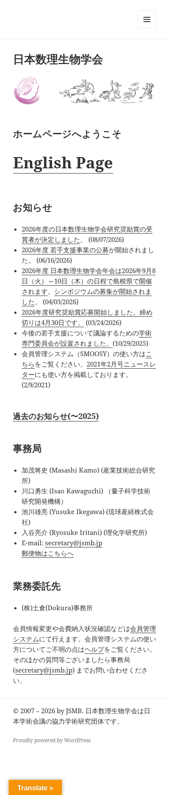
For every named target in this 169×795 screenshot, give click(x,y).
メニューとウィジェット (147, 28)
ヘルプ (94, 649)
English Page (63, 162)
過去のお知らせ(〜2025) (56, 416)
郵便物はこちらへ (48, 553)
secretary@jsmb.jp (73, 542)
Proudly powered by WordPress (52, 740)
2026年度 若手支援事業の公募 (65, 249)
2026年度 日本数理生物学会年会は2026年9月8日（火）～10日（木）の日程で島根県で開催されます (89, 281)
